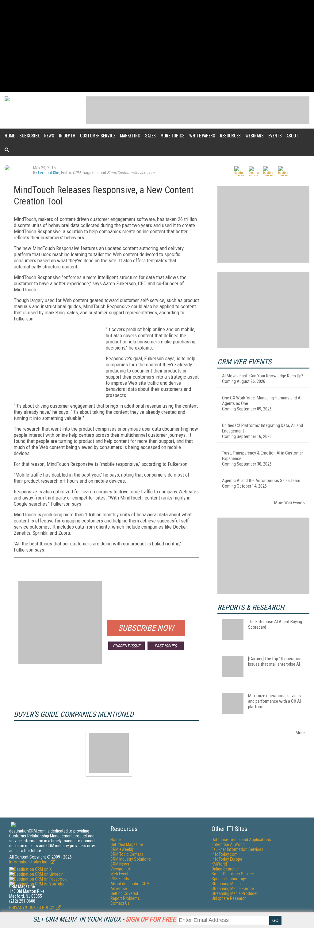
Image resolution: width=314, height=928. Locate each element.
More (300, 732)
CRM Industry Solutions (130, 859)
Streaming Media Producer (235, 893)
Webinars (254, 135)
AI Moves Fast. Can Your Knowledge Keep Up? (262, 376)
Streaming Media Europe (233, 888)
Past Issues (166, 645)
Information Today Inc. (29, 861)
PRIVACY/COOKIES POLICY (31, 907)
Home (10, 135)
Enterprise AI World (228, 844)
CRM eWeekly (122, 849)
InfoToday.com (225, 854)
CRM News (119, 864)
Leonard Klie (48, 172)
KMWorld (219, 864)
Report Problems (125, 898)
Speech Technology (229, 878)
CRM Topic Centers (126, 854)
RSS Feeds (119, 878)
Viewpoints (120, 868)
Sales (150, 135)
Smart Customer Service (233, 873)
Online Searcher (225, 868)
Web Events (120, 873)
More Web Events (289, 502)
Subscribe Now (146, 628)
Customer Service (97, 135)
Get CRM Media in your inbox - (104, 919)
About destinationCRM (130, 883)
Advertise (118, 888)
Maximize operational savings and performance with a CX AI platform (274, 701)
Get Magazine (126, 844)
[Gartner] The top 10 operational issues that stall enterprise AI (276, 661)
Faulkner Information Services (237, 849)
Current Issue (126, 645)
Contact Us (120, 903)
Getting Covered (124, 893)
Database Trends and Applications (241, 839)
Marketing (130, 135)
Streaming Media (226, 883)
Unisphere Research (229, 898)
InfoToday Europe (227, 859)
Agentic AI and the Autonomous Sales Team (261, 480)
